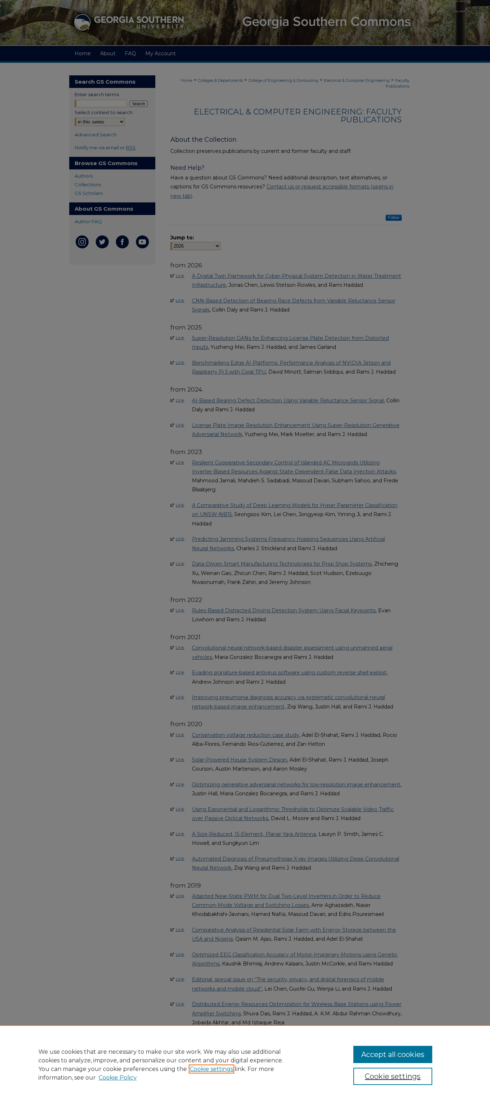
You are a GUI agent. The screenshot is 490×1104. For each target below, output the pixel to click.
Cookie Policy (118, 1077)
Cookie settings (211, 1069)
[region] (245, 1064)
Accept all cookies (392, 1054)
